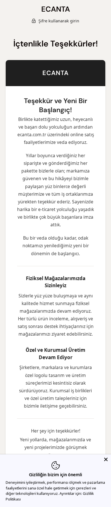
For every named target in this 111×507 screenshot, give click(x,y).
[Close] (106, 459)
